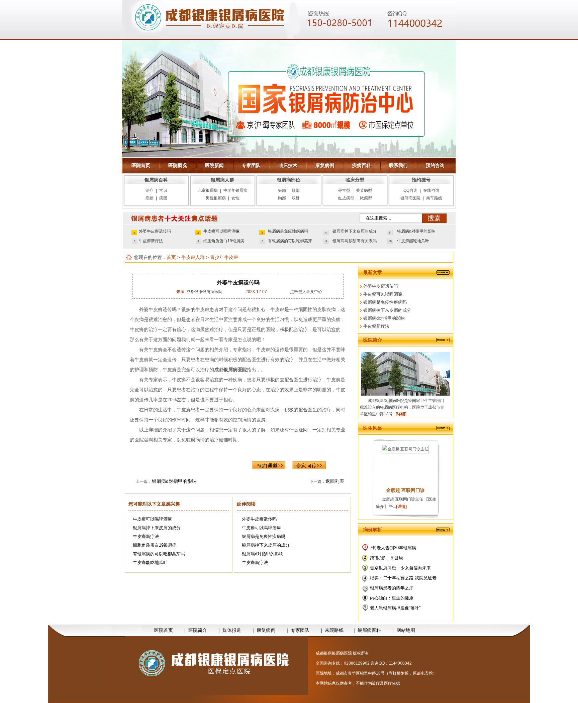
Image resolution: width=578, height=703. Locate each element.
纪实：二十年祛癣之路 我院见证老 (403, 577)
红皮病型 (346, 198)
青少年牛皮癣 (224, 257)
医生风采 (372, 428)
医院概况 (177, 165)
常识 (163, 190)
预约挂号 (421, 179)
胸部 (282, 198)
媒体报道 (231, 630)
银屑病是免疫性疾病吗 (288, 231)
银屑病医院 (410, 198)
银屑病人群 (222, 179)
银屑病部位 (288, 179)
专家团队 (251, 165)
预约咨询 (435, 165)
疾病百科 (361, 165)
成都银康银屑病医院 (203, 291)
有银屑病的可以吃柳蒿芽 (290, 241)
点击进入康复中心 (306, 291)
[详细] (401, 414)
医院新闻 (214, 165)
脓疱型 (366, 198)
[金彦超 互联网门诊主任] (405, 449)
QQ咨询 (410, 190)
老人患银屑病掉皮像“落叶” (395, 607)
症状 (150, 198)
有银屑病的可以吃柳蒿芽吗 (159, 553)
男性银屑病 (216, 198)
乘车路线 (434, 198)
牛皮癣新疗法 (151, 241)
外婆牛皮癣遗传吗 (155, 231)
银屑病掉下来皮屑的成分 (354, 231)
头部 (282, 190)
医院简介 (372, 339)
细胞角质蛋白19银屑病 (223, 241)
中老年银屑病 (235, 190)
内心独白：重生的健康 (391, 597)
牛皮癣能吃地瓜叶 (413, 241)
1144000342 (400, 663)
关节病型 (364, 190)
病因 (163, 198)
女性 (235, 198)
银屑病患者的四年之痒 (391, 587)
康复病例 (324, 165)
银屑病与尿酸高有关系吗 (354, 241)
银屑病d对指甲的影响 (416, 231)
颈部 (296, 190)
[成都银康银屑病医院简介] (405, 394)
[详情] (401, 506)
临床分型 (355, 179)
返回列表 (334, 481)
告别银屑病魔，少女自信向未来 (400, 567)
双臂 (296, 198)
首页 (171, 257)
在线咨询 (431, 190)
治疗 (150, 190)
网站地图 (405, 630)
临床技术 (288, 165)
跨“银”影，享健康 (386, 557)
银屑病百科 (156, 179)
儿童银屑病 (208, 190)
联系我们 (398, 165)
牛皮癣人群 (193, 257)
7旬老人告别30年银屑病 (393, 547)
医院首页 (140, 165)
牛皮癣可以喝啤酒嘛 (221, 231)
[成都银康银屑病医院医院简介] (216, 665)
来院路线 (334, 630)
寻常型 (344, 190)
